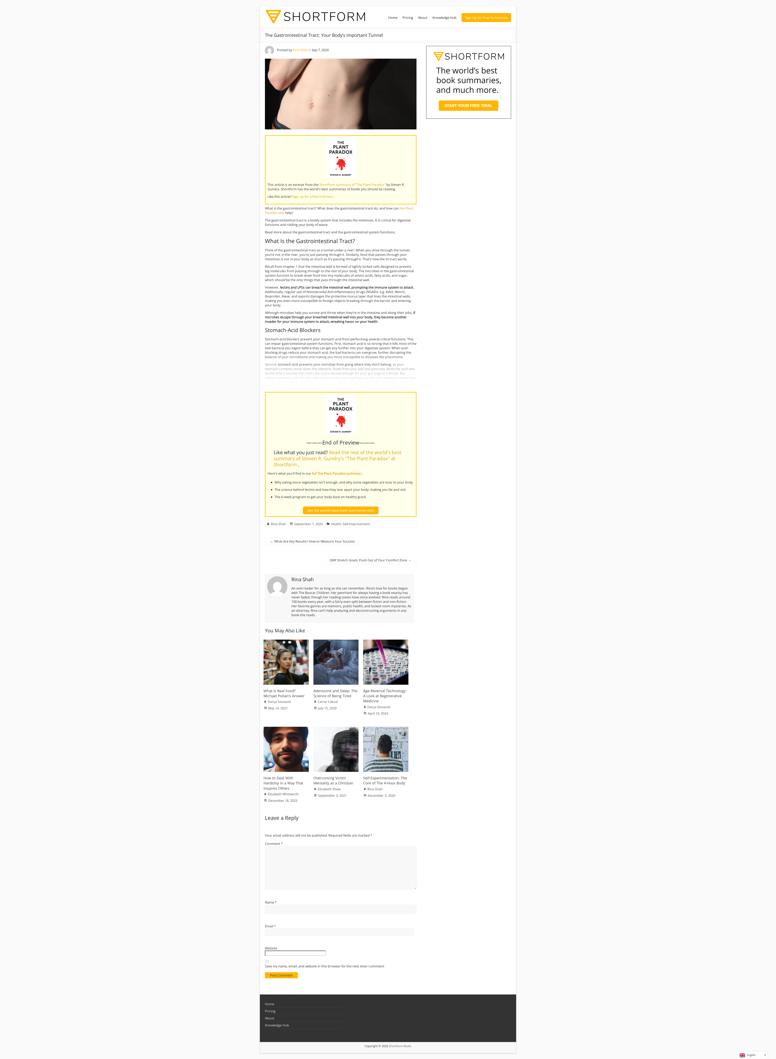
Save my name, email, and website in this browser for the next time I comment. (325, 966)
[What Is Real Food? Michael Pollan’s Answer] (286, 641)
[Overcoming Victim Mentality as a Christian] (336, 729)
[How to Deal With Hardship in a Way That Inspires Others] (286, 729)
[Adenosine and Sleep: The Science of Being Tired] (336, 641)
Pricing (408, 17)
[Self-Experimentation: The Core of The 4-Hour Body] (385, 729)
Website (271, 948)
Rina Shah (300, 50)
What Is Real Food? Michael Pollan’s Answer (284, 693)
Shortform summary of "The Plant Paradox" (352, 184)
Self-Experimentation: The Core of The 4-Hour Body (385, 780)
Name (271, 902)
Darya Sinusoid (279, 701)
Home (392, 17)
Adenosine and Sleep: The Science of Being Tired (335, 693)
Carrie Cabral (328, 701)
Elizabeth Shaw (329, 789)
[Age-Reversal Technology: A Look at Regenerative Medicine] (385, 641)
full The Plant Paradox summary (337, 473)
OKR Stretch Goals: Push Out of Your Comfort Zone (370, 560)
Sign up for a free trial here (313, 196)
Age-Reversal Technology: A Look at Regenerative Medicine (385, 695)
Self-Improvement (356, 524)
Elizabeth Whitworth (283, 794)
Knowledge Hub (444, 17)
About (422, 17)
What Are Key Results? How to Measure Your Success (312, 541)
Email (270, 926)
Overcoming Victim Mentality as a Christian (333, 780)
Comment (274, 843)
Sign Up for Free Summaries (486, 17)
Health (336, 524)
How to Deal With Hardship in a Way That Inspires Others (283, 782)
